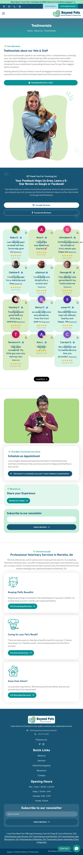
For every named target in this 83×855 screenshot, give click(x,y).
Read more (17, 252)
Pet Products (50, 6)
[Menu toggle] (3, 13)
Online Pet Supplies (42, 765)
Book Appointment (68, 6)
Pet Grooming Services (21, 606)
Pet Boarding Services (20, 695)
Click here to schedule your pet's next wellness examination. (41, 474)
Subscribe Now (40, 527)
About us (41, 755)
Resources (41, 770)
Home (30, 30)
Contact (41, 775)
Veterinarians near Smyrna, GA (18, 836)
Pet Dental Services (19, 653)
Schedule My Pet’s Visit (42, 83)
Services (41, 760)
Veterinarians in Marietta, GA (33, 839)
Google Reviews (43, 205)
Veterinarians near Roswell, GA (47, 836)
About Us (38, 30)
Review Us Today (17, 500)
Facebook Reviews (42, 213)
